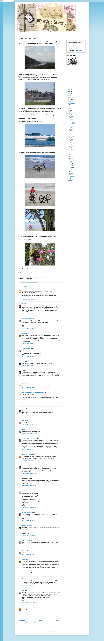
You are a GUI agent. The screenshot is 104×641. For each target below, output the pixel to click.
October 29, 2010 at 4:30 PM (29, 574)
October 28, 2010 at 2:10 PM (29, 473)
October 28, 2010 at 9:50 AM (29, 404)
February (71, 173)
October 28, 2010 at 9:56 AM (29, 416)
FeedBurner (79, 50)
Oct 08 (72, 139)
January (71, 176)
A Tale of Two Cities (27, 512)
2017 (69, 89)
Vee (23, 370)
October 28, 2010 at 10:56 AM (29, 433)
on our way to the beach (72, 121)
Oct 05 (72, 143)
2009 (69, 180)
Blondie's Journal (26, 318)
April (70, 167)
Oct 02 (72, 149)
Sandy (23, 490)
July (70, 161)
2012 (69, 97)
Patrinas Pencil (26, 525)
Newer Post (22, 620)
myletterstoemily (26, 348)
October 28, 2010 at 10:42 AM (29, 424)
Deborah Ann (25, 607)
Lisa (23, 408)
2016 (69, 91)
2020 (69, 87)
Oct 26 (72, 126)
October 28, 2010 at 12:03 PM (29, 460)
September (71, 154)
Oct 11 (72, 136)
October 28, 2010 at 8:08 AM (29, 314)
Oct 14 (72, 129)
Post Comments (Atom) (32, 622)
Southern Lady (26, 465)
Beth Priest (25, 420)
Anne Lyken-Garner (27, 454)
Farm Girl (24, 333)
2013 (69, 95)
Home (40, 620)
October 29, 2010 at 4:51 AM (29, 546)
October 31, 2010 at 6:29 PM (29, 585)
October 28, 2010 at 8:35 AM (29, 365)
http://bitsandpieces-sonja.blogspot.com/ (33, 392)
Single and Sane (26, 429)
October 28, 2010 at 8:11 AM (29, 328)
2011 (69, 99)
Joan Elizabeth (26, 540)
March (71, 170)
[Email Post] (40, 282)
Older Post (59, 620)
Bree (23, 590)
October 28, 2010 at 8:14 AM (29, 343)
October (71, 110)
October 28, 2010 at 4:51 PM (29, 507)
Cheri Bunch (25, 303)
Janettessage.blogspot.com (29, 438)
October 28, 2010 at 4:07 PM (29, 485)
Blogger (55, 631)
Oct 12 (72, 132)
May (70, 165)
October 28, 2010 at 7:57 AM (29, 299)
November (72, 106)
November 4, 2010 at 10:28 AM (29, 614)
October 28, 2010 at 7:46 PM (29, 520)
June (70, 163)
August (71, 158)
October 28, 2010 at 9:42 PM (29, 535)
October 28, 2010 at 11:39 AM (29, 449)
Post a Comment (24, 617)
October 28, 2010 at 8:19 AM (29, 356)
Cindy (23, 383)
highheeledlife (25, 289)
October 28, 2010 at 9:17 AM (29, 387)
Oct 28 (72, 116)
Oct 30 (72, 113)
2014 (69, 93)
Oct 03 (72, 146)
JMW (23, 361)
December (72, 103)
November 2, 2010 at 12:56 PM (29, 602)
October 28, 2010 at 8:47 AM (29, 379)
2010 (69, 101)
